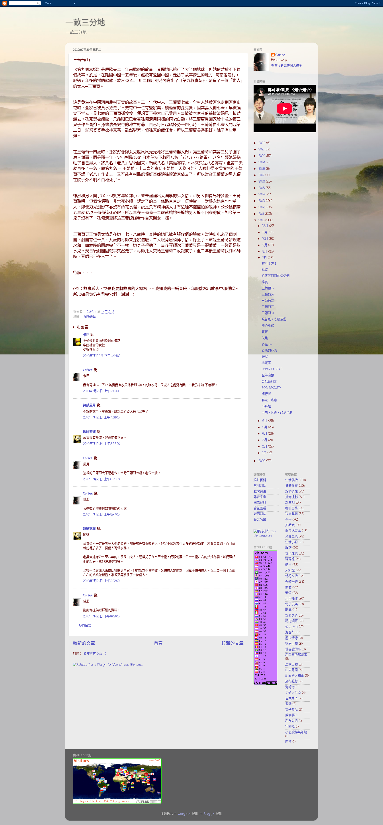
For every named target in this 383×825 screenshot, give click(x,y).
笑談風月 (89, 405)
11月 (265, 232)
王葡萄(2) (268, 307)
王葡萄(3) (268, 300)
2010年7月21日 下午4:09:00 (101, 616)
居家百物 (291, 664)
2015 (262, 188)
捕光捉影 (291, 497)
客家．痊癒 (269, 400)
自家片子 (291, 698)
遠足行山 (291, 627)
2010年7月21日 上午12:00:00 (101, 391)
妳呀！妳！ (269, 263)
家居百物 (291, 643)
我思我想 (291, 514)
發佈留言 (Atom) (94, 653)
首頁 (158, 643)
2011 (261, 214)
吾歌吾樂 (291, 581)
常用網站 (260, 485)
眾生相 (290, 502)
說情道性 (291, 491)
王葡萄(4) (268, 294)
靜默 (265, 356)
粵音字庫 (260, 497)
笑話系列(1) (269, 381)
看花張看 (260, 508)
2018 (262, 168)
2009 (262, 461)
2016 (262, 181)
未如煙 (290, 570)
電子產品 (291, 709)
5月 (265, 427)
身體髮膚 (291, 485)
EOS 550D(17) (271, 387)
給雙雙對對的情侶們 (275, 276)
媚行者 (266, 394)
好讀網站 (260, 514)
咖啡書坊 (90, 317)
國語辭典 (260, 502)
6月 (265, 420)
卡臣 (86, 335)
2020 (262, 156)
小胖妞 (266, 406)
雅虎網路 (260, 491)
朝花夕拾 (291, 576)
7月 (265, 258)
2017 (262, 175)
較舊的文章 (232, 643)
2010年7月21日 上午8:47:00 (101, 514)
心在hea (267, 344)
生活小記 (291, 542)
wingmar (184, 813)
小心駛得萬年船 (296, 732)
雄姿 (265, 282)
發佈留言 (85, 625)
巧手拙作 (291, 598)
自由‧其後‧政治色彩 (277, 412)
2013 (262, 200)
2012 (262, 207)
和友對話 (291, 721)
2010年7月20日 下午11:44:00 (101, 356)
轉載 (288, 609)
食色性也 (291, 553)
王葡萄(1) (268, 313)
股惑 (288, 547)
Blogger (209, 813)
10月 (265, 238)
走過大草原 (293, 692)
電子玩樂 (291, 604)
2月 (265, 446)
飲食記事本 (293, 531)
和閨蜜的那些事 (296, 655)
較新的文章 (84, 643)
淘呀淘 (290, 687)
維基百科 (260, 480)
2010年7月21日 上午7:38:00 (101, 417)
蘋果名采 (260, 519)
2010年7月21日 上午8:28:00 (101, 444)
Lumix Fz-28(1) (272, 369)
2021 (262, 149)
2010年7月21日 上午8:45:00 (101, 479)
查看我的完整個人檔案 (286, 65)
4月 (265, 433)
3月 (265, 440)
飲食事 (290, 715)
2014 (262, 194)
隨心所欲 (268, 325)
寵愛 (288, 587)
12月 (265, 226)
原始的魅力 (269, 350)
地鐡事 (266, 363)
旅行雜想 (291, 681)
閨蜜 (288, 741)
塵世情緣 (291, 638)
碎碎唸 (290, 559)
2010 (262, 220)
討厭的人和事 (294, 675)
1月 (265, 453)
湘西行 (290, 632)
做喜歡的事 (293, 649)
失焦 (265, 338)
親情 (288, 593)
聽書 (288, 564)
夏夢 (265, 332)
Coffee (88, 370)
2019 (262, 162)
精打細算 (291, 621)
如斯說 (290, 525)
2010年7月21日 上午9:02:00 (101, 581)
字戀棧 (290, 726)
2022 (262, 143)
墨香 (288, 519)
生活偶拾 (291, 480)
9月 (265, 245)
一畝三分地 (85, 22)
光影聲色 (291, 536)
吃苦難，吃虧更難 (274, 319)
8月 (265, 251)
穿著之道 (291, 615)
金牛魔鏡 (268, 375)
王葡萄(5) (268, 288)
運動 (288, 704)
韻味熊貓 (89, 432)
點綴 (265, 269)
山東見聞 (291, 670)
